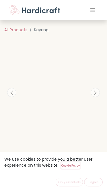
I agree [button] (93, 182)
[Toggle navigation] (92, 10)
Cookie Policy (70, 165)
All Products (15, 30)
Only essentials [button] (69, 182)
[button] (11, 92)
